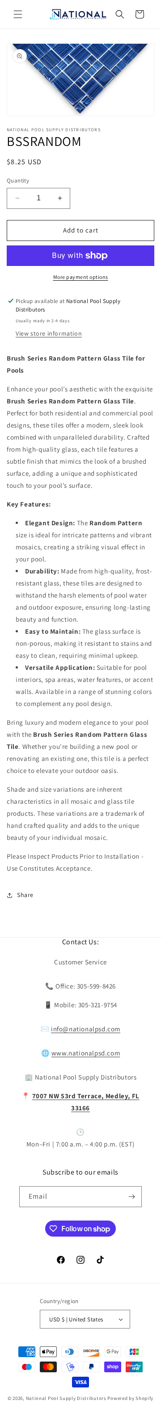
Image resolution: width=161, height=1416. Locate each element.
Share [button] (25, 895)
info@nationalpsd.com (85, 1029)
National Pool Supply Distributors (66, 1398)
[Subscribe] (131, 1196)
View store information (49, 333)
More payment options (80, 277)
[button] (18, 14)
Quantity (18, 180)
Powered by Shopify (130, 1398)
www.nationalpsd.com (85, 1053)
